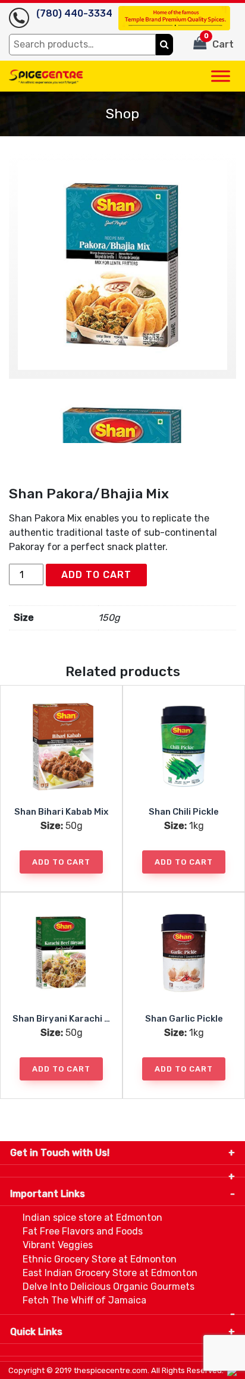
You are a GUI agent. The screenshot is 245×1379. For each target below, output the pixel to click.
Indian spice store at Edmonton (92, 1217)
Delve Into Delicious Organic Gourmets (108, 1286)
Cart (219, 41)
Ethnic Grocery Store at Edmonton (100, 1259)
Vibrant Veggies (58, 1245)
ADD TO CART (96, 574)
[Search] (164, 44)
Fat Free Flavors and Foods (83, 1231)
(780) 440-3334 (74, 13)
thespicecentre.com (110, 1370)
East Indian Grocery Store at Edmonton (110, 1273)
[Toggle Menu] (220, 75)
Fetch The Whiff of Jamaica (84, 1300)
